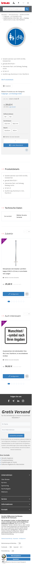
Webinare (4, 492)
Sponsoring (5, 486)
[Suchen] (27, 9)
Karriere (4, 482)
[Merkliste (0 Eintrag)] (18, 3)
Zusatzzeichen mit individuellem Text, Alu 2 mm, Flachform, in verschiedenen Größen (15, 353)
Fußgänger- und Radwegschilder (12, 16)
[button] (15, 475)
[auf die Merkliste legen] (26, 150)
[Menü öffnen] (28, 3)
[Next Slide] (28, 231)
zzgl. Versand (12, 107)
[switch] (3, 561)
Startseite (4, 14)
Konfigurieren (15, 294)
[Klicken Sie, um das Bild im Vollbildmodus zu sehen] (15, 37)
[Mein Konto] (13, 3)
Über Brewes (5, 479)
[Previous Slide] (25, 231)
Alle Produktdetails (7, 80)
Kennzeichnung (13, 14)
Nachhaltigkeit (5, 489)
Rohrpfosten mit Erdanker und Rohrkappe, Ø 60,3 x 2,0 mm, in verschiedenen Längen (15, 271)
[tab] (9, 301)
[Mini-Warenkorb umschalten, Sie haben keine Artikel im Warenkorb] (23, 3)
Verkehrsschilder (24, 14)
